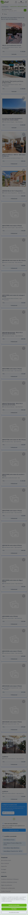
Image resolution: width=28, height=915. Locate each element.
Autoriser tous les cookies (14, 905)
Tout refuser (14, 908)
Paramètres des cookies (14, 912)
